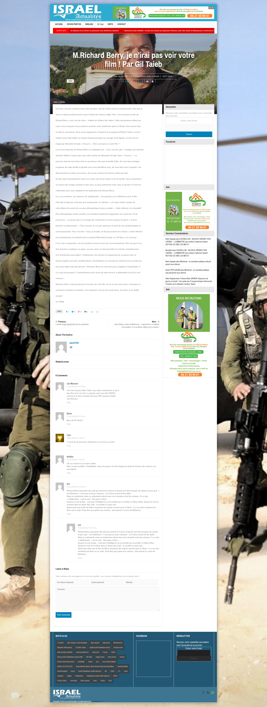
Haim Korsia (112, 657)
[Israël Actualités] (77, 13)
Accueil (59, 24)
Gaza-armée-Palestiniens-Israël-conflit (69, 657)
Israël (149, 76)
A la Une (136, 76)
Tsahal (102, 681)
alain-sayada (95, 643)
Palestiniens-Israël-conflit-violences (98, 676)
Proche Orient (61, 681)
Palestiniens (79, 676)
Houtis (90, 662)
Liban (126, 671)
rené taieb (73, 681)
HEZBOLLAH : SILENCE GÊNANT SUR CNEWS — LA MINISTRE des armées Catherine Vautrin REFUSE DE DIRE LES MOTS (188, 242)
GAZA (113, 652)
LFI (119, 671)
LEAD (112, 671)
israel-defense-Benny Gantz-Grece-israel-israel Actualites (95, 666)
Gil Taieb (89, 657)
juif (106, 671)
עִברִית (100, 24)
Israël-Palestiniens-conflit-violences (89, 671)
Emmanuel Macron (82, 652)
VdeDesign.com (97, 701)
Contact (121, 24)
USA (110, 681)
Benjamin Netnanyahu (64, 647)
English (89, 24)
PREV (115, 676)
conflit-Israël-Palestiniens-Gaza (100, 647)
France (143, 76)
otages (69, 676)
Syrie (95, 681)
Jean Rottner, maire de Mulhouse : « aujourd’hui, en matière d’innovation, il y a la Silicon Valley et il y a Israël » (136, 324)
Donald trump (118, 647)
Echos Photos (74, 24)
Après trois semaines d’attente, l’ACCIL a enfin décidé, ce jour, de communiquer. (200, 30)
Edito (110, 24)
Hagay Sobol (100, 657)
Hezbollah (81, 662)
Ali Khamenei (117, 643)
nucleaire (60, 676)
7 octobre (60, 643)
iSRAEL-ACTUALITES (64, 666)
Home (55, 102)
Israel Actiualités (122, 666)
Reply (69, 402)
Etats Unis (95, 652)
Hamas (122, 657)
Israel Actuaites (62, 671)
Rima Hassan (85, 681)
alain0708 (106, 76)
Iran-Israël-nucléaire (109, 662)
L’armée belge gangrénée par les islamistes (72, 323)
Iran (97, 662)
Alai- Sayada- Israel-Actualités (77, 643)
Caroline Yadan (81, 647)
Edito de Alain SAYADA (64, 652)
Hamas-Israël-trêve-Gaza (65, 662)
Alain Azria (106, 643)
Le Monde (155, 76)
